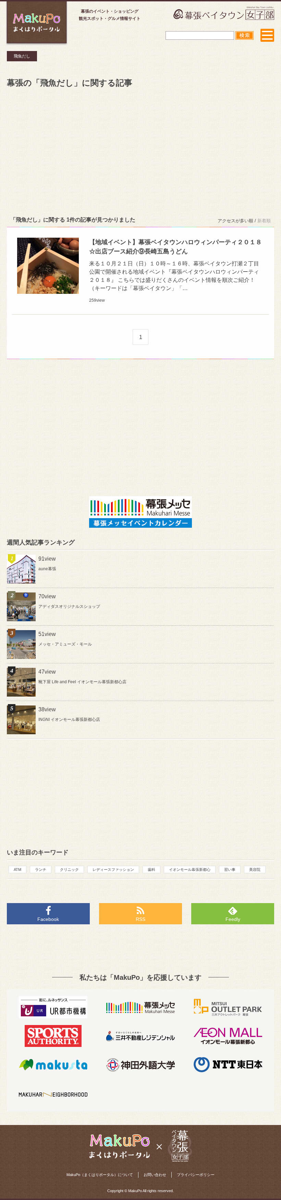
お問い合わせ (155, 1175)
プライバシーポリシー (196, 1175)
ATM (17, 869)
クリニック (69, 869)
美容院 (254, 869)
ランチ (40, 869)
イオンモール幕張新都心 (189, 869)
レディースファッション (113, 869)
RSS (140, 919)
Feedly (232, 919)
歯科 (151, 869)
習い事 (229, 869)
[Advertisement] (140, 151)
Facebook (48, 919)
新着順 (264, 220)
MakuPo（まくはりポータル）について (99, 1175)
